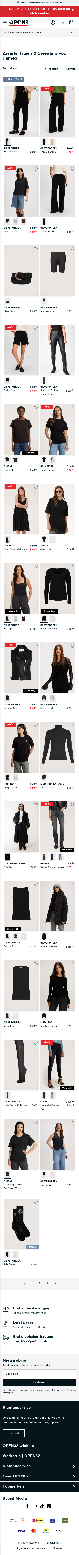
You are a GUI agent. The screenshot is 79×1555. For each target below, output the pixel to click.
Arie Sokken (10, 1264)
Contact (13, 1433)
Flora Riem (10, 311)
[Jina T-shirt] (52, 539)
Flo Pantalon (11, 152)
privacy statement (45, 1390)
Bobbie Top (10, 946)
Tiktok (42, 1506)
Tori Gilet (45, 1185)
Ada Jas (8, 867)
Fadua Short (10, 390)
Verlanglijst (62, 22)
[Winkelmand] (71, 22)
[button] (13, 79)
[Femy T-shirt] (15, 777)
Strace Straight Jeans (52, 867)
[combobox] (39, 32)
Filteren (53, 68)
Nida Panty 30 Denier (15, 1105)
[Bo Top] (15, 619)
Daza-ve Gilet (11, 708)
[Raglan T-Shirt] (15, 460)
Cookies (57, 1548)
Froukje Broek (48, 152)
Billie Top (9, 1026)
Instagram (35, 1506)
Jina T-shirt (46, 549)
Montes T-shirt (48, 1026)
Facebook (27, 1506)
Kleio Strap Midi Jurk (15, 549)
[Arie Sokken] (15, 1254)
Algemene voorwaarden (31, 1548)
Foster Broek (47, 232)
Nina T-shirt (47, 470)
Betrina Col (46, 788)
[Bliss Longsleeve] (52, 619)
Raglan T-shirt (12, 470)
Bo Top (8, 629)
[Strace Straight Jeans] (52, 857)
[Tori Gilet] (52, 1175)
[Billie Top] (15, 1016)
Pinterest (49, 1506)
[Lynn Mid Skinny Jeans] (52, 1095)
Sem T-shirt (10, 232)
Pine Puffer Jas (48, 947)
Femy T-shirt (11, 788)
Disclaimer (53, 1543)
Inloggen (52, 22)
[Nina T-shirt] (52, 460)
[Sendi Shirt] (52, 698)
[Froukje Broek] (52, 142)
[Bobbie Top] (15, 936)
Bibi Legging (47, 311)
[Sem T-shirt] (15, 221)
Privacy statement (28, 1543)
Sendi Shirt (46, 708)
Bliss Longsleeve (49, 629)
